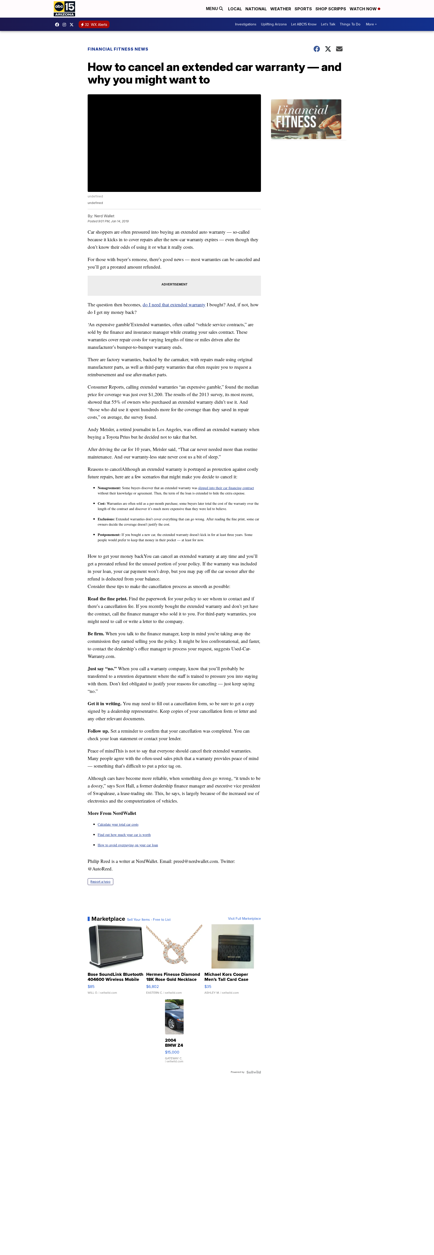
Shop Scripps (330, 8)
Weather (280, 8)
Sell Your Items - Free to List (149, 920)
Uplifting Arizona (274, 24)
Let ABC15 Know (303, 24)
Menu (212, 9)
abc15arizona (66, 25)
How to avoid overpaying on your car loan (128, 845)
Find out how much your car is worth (124, 834)
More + (371, 24)
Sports (303, 8)
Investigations (245, 24)
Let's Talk (328, 24)
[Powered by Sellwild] (253, 1072)
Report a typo (100, 882)
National (256, 8)
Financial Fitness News (118, 49)
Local (235, 8)
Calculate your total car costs (118, 824)
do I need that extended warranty (174, 304)
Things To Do (350, 24)
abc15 (58, 25)
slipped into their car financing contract (226, 487)
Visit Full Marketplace (244, 919)
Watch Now (364, 8)
